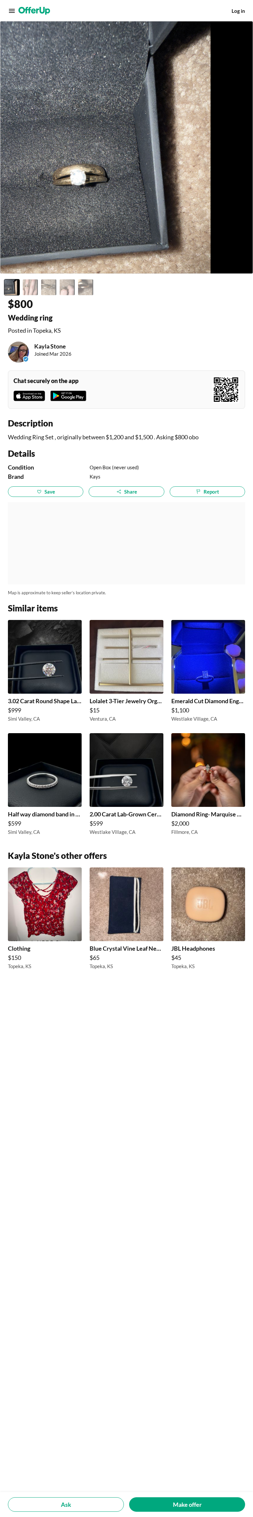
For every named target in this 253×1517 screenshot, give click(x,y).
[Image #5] (86, 287)
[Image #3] (49, 287)
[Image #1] (12, 287)
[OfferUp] (34, 11)
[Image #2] (30, 287)
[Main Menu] (12, 11)
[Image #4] (67, 287)
